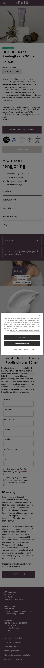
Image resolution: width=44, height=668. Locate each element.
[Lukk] (39, 315)
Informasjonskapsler (17, 331)
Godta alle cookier (22, 343)
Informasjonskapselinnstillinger (22, 349)
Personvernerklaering (32, 331)
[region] (22, 334)
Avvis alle (22, 337)
